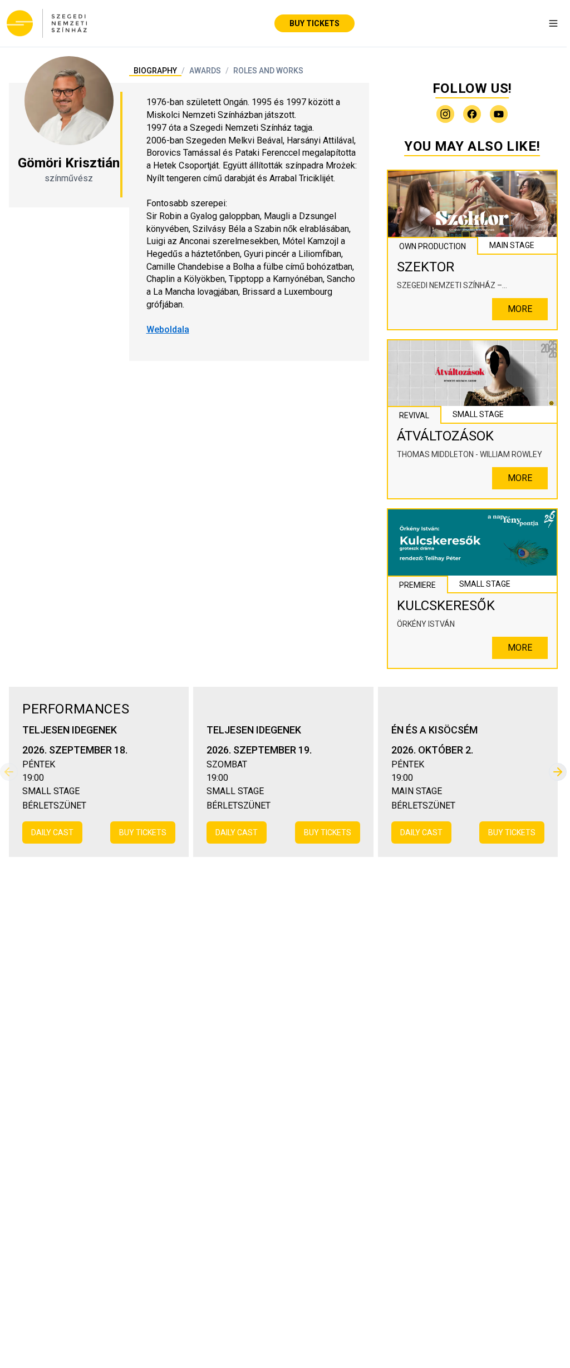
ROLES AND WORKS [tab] (268, 70)
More (520, 309)
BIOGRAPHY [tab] (155, 70)
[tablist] (218, 70)
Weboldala (167, 329)
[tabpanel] (249, 216)
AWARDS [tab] (205, 70)
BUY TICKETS (314, 23)
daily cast (52, 832)
